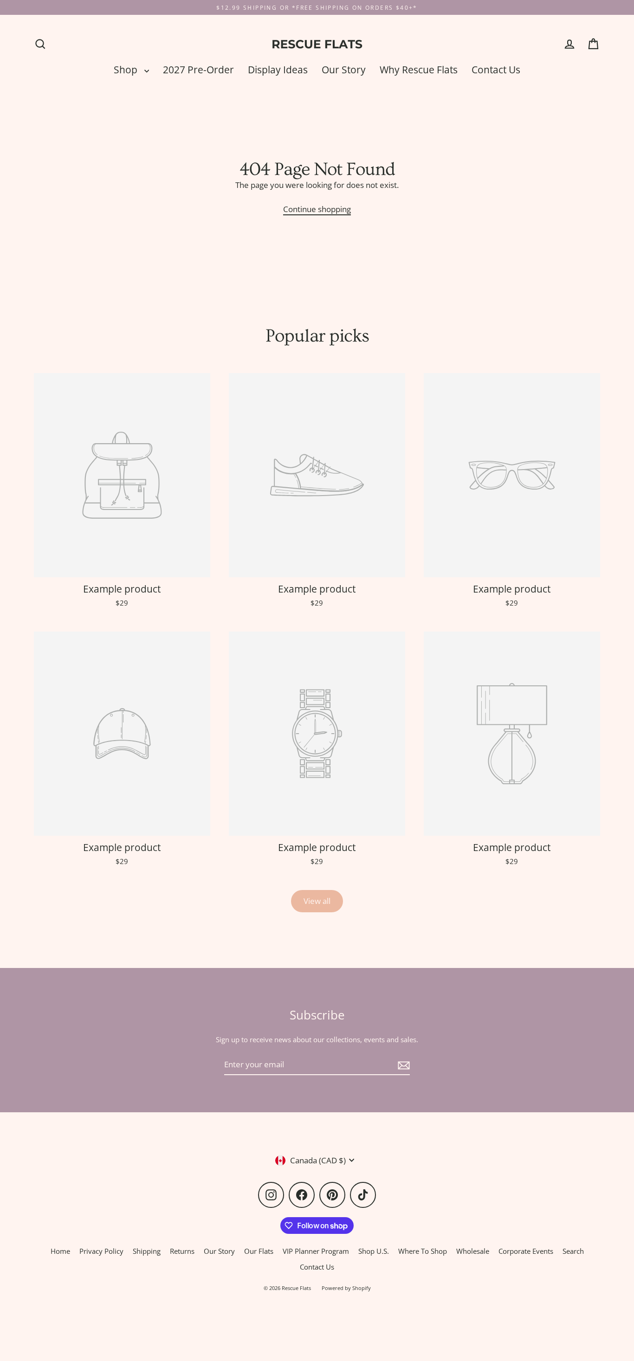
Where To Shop (422, 1251)
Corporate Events (525, 1251)
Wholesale (472, 1251)
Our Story (344, 69)
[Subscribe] (402, 1064)
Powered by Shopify (346, 1287)
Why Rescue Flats (419, 69)
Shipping (147, 1251)
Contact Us (496, 69)
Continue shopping (317, 209)
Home (60, 1251)
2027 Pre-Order (198, 69)
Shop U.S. (373, 1251)
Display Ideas (278, 69)
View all (317, 901)
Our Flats (258, 1251)
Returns (182, 1251)
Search (573, 1251)
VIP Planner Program (316, 1251)
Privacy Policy (101, 1251)
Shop (127, 69)
